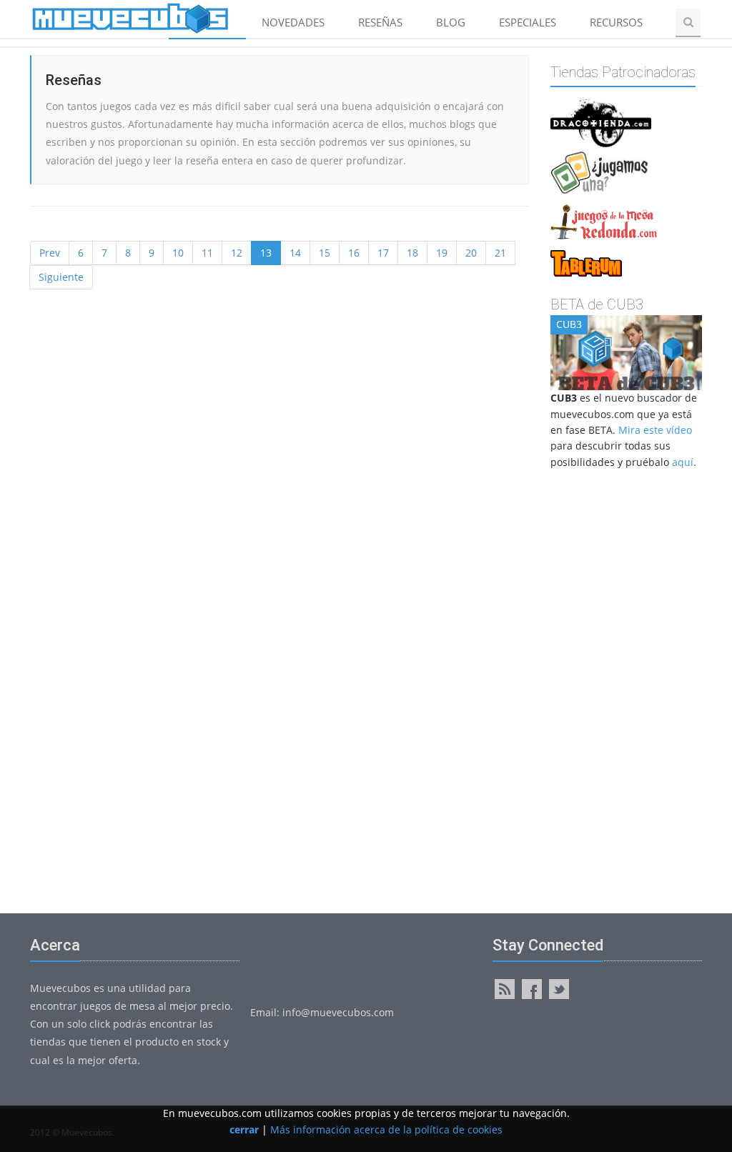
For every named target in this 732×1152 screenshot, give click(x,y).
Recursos (618, 22)
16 (354, 252)
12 (236, 252)
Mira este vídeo (655, 430)
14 (295, 252)
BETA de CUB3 (596, 304)
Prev (49, 252)
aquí (682, 462)
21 (500, 252)
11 (207, 252)
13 (266, 252)
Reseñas (380, 22)
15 (324, 252)
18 (412, 252)
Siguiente (61, 277)
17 (383, 252)
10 (178, 252)
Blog (450, 22)
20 (471, 252)
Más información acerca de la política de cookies (386, 1129)
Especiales (527, 22)
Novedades (293, 22)
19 (441, 252)
